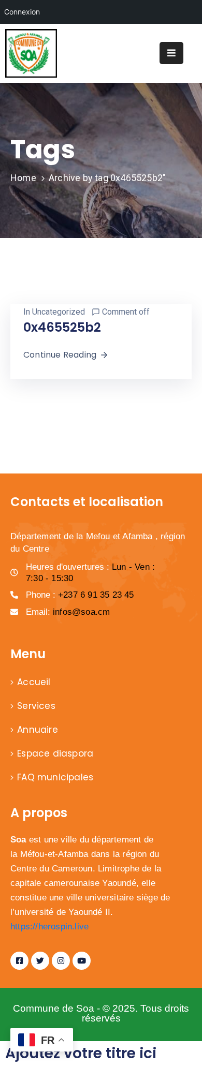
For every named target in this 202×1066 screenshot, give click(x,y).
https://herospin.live (49, 926)
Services (36, 706)
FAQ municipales (55, 777)
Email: (68, 612)
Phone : (80, 595)
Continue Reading (59, 355)
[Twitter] (40, 961)
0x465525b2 (62, 327)
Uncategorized (58, 312)
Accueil (33, 682)
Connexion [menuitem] (22, 11)
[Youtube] (82, 961)
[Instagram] (61, 961)
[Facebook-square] (19, 961)
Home (23, 177)
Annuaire (37, 729)
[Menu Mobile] (171, 53)
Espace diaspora (55, 753)
